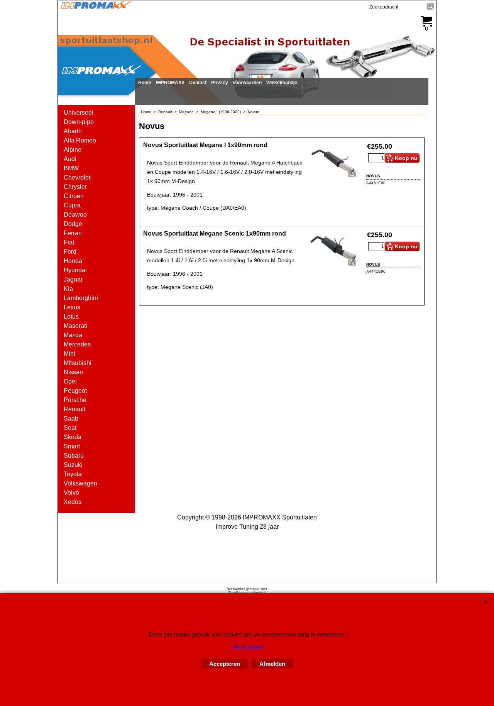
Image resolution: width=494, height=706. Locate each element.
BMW (71, 168)
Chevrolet (77, 177)
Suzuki (73, 465)
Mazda (73, 335)
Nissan (73, 372)
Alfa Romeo (80, 140)
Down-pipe (79, 122)
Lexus (72, 307)
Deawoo (75, 214)
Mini (69, 353)
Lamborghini (81, 298)
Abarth (73, 131)
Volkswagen (80, 483)
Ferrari (73, 233)
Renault (74, 409)
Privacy (219, 82)
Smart (72, 446)
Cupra (72, 205)
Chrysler (75, 186)
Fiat (69, 242)
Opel (70, 381)
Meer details (248, 646)
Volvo (71, 492)
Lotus (71, 316)
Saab (71, 418)
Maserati (75, 325)
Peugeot (75, 390)
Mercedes (77, 344)
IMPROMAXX (170, 82)
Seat (70, 427)
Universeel (78, 112)
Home (144, 82)
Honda (73, 261)
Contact (197, 82)
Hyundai (75, 270)
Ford (70, 251)
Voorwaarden (247, 82)
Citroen (74, 196)
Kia (68, 288)
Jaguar (73, 279)
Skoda (72, 437)
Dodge (73, 224)
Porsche (75, 400)
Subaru (74, 455)
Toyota (73, 474)
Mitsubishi (77, 363)
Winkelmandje (281, 82)
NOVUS (373, 176)
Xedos (72, 502)
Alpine (72, 149)
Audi (70, 159)
